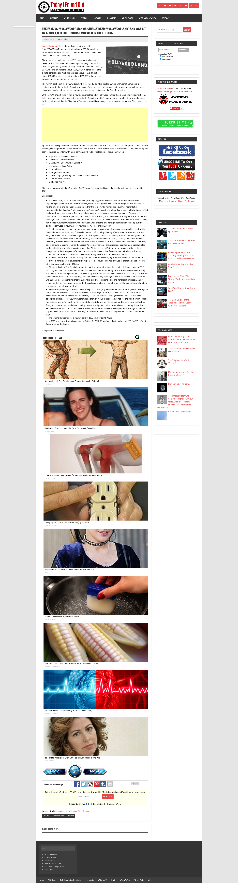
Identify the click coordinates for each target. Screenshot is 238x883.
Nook (180, 201)
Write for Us (69, 18)
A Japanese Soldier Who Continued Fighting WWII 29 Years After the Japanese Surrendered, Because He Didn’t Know (175, 402)
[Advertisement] (95, 125)
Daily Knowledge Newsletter (70, 880)
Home (41, 18)
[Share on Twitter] (84, 784)
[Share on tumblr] (103, 784)
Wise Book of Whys (147, 18)
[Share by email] (110, 784)
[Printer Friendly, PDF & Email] (135, 785)
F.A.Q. (113, 880)
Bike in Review (51, 855)
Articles (97, 18)
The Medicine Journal (54, 866)
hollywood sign (60, 811)
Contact (165, 18)
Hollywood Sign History (78, 811)
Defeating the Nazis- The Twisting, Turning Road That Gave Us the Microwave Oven (181, 255)
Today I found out (50, 46)
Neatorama (50, 860)
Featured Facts (58, 816)
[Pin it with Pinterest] (97, 784)
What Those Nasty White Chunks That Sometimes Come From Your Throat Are (181, 339)
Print (166, 201)
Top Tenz (49, 869)
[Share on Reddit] (90, 784)
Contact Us (89, 880)
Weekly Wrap (115, 804)
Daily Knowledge (95, 804)
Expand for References (54, 330)
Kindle (173, 201)
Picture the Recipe (53, 863)
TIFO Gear (52, 880)
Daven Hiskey (63, 39)
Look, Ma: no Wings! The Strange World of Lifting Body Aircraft (181, 279)
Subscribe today (164, 88)
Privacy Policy (139, 880)
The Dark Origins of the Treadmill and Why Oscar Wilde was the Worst (179, 303)
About (150, 880)
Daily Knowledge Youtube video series (174, 91)
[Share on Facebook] (77, 784)
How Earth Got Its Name (179, 384)
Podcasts (111, 18)
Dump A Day (50, 857)
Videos (84, 18)
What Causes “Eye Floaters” (180, 412)
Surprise (54, 18)
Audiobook (190, 201)
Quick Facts (127, 18)
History (71, 816)
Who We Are (125, 880)
